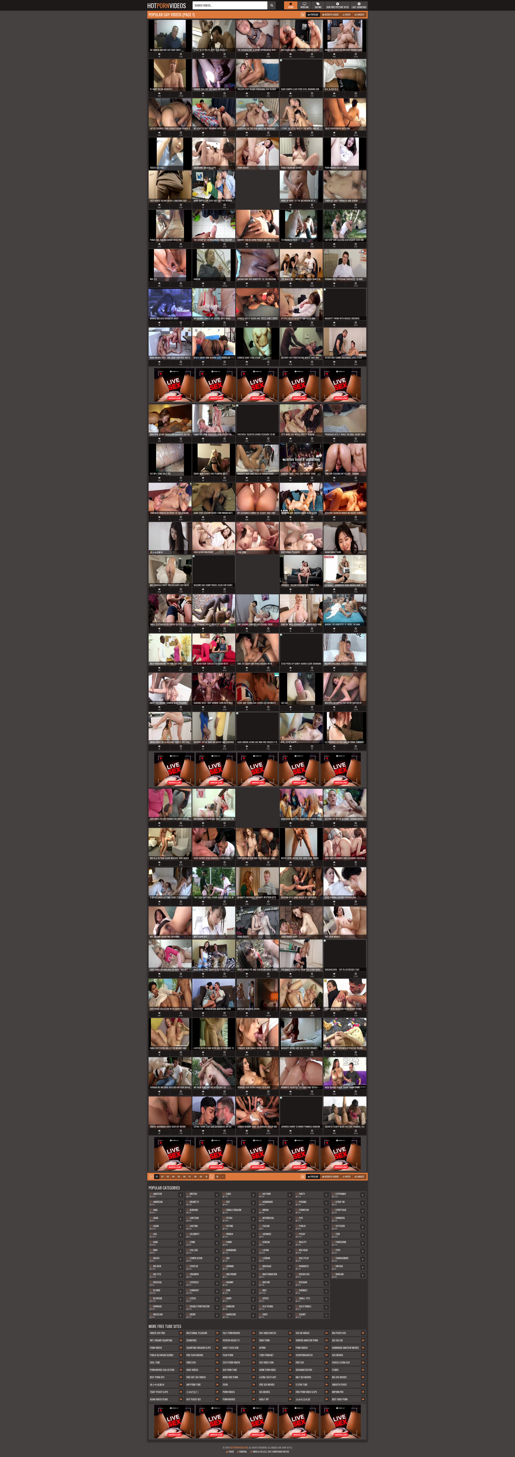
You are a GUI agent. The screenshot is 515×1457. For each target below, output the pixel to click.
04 (173, 1176)
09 (201, 1176)
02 (162, 1176)
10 (206, 1176)
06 (184, 1176)
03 (168, 1176)
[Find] (272, 5)
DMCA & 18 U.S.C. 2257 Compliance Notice (270, 1451)
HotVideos (166, 5)
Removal (243, 1451)
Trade (231, 1451)
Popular (314, 14)
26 (217, 1176)
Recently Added (331, 14)
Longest (360, 14)
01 (157, 1176)
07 (190, 1176)
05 (179, 1176)
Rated (347, 14)
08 (195, 1176)
